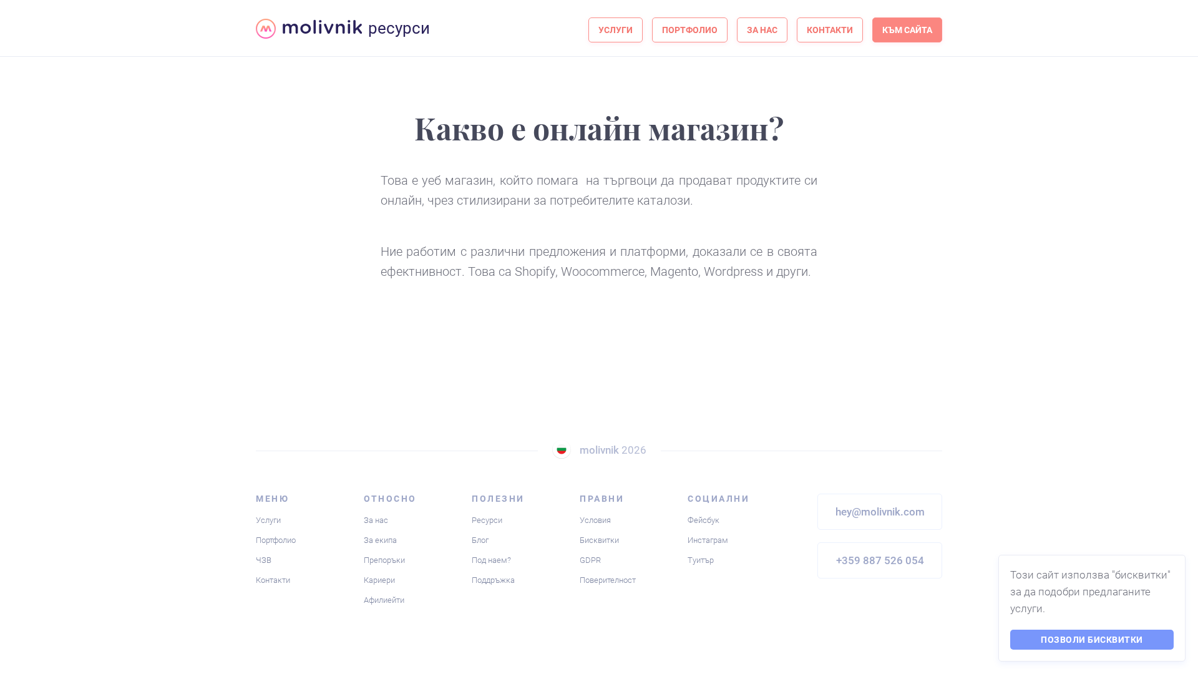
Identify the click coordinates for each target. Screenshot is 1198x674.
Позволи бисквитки (1092, 640)
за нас (762, 30)
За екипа (380, 540)
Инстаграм (708, 540)
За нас (376, 520)
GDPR (590, 560)
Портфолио (276, 540)
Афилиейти (384, 600)
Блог (480, 540)
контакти (830, 30)
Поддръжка (493, 580)
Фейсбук (703, 520)
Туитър (701, 560)
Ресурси (487, 520)
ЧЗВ (263, 560)
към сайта (907, 30)
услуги (615, 30)
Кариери (379, 580)
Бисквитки (599, 540)
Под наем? (491, 560)
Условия (595, 520)
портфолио (690, 30)
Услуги (268, 520)
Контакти (273, 580)
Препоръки (384, 560)
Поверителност (608, 580)
